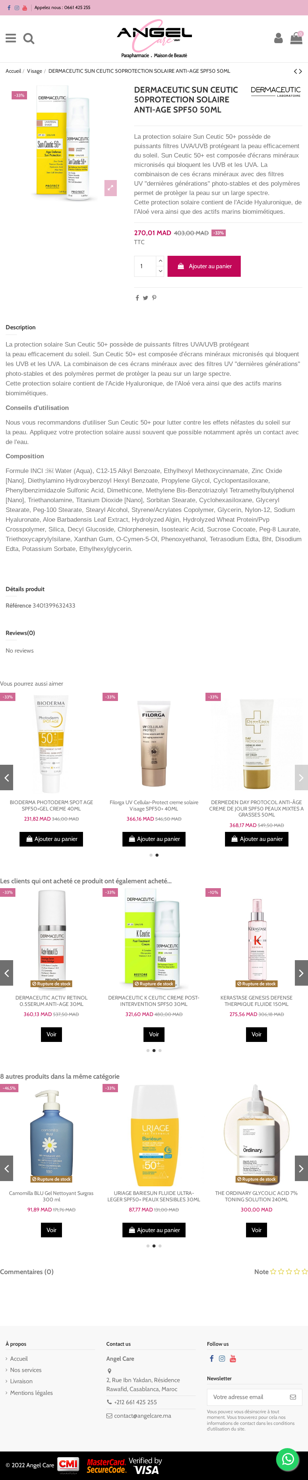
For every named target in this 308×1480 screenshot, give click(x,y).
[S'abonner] (293, 1397)
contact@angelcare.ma (142, 1415)
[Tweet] (145, 298)
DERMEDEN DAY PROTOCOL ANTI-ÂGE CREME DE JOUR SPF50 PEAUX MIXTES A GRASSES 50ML (256, 808)
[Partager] (137, 298)
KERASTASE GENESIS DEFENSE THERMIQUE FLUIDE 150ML (256, 1000)
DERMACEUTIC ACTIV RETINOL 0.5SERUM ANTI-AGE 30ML (51, 1000)
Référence (18, 605)
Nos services (26, 1369)
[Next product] (300, 71)
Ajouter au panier (210, 266)
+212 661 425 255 (135, 1402)
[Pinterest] (154, 298)
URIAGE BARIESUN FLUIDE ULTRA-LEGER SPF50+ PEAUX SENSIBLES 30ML (153, 1196)
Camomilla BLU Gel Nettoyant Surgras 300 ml (51, 1196)
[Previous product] (296, 71)
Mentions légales (31, 1392)
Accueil (19, 1358)
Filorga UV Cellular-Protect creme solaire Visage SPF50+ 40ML (154, 805)
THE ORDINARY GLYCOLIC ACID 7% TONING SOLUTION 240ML (256, 1196)
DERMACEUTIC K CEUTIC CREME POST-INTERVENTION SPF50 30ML (153, 1000)
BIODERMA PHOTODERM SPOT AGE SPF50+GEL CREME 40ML (51, 805)
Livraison (21, 1381)
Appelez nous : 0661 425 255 (62, 7)
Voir (51, 1034)
